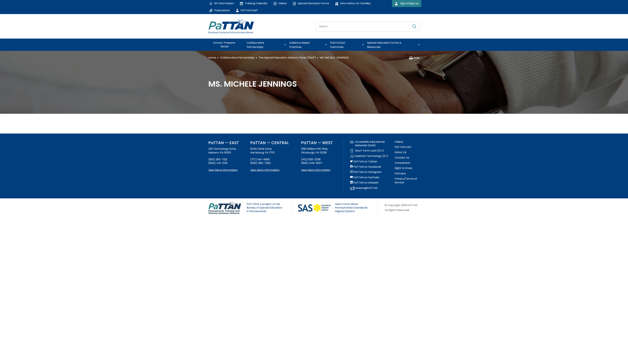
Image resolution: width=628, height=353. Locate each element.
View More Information (223, 170)
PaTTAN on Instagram (367, 172)
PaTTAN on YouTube (366, 177)
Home (212, 57)
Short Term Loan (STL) (369, 150)
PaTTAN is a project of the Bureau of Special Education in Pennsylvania (264, 207)
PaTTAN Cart (403, 147)
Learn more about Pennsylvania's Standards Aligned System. (351, 207)
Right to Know (403, 168)
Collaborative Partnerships (237, 57)
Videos (399, 142)
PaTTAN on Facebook (367, 167)
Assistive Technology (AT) (371, 156)
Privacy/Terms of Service (406, 180)
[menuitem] (226, 45)
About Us (400, 152)
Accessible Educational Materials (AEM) (370, 143)
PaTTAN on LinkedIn (365, 183)
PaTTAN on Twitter (365, 161)
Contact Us (402, 158)
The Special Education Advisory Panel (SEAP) (287, 57)
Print (417, 57)
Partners (400, 173)
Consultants (402, 163)
